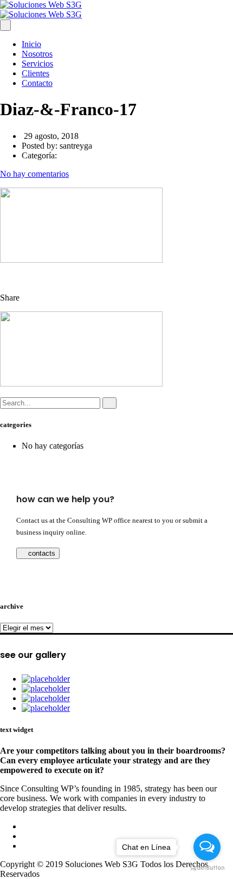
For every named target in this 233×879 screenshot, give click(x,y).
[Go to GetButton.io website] (207, 867)
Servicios (37, 63)
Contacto (37, 83)
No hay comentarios (34, 173)
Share (10, 297)
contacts (40, 553)
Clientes (35, 73)
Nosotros (37, 53)
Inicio (31, 44)
